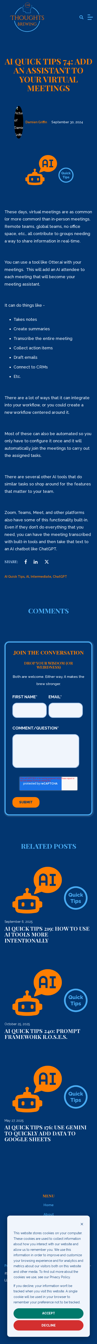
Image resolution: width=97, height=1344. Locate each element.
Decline (49, 1325)
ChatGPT (60, 576)
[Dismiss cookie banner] (81, 1224)
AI (27, 576)
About (49, 1214)
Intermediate (41, 576)
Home (49, 1205)
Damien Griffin (36, 122)
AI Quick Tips (15, 576)
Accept (48, 1313)
